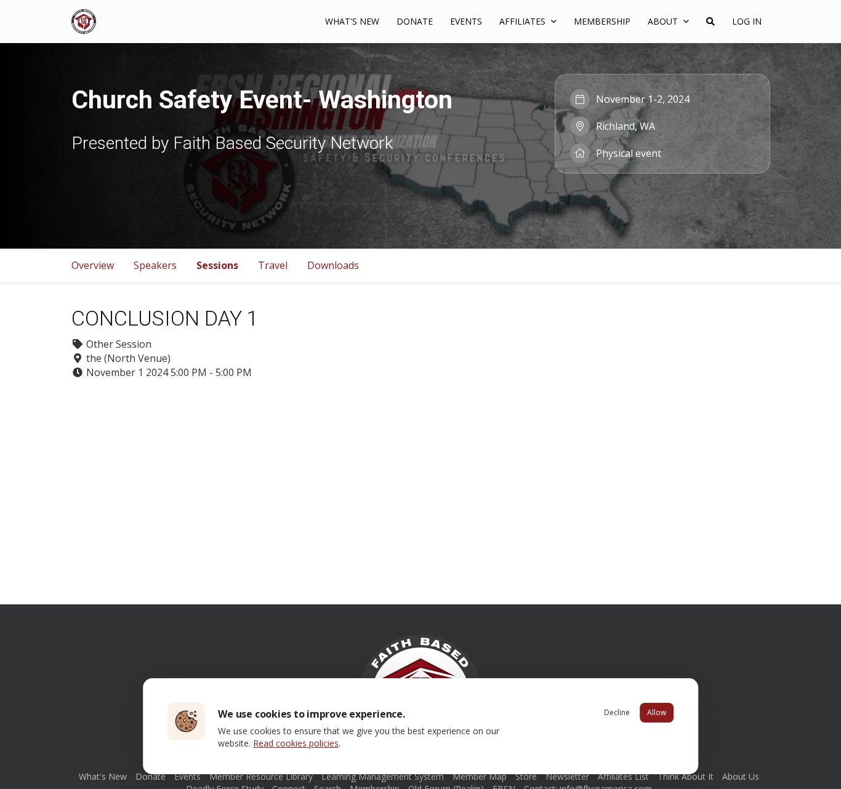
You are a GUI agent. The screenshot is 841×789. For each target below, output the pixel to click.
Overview (92, 265)
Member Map (480, 776)
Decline (617, 712)
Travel (273, 265)
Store (526, 776)
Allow (656, 712)
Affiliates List (623, 776)
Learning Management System (382, 776)
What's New (352, 21)
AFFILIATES (523, 21)
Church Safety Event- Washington (262, 99)
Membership (602, 21)
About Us (740, 776)
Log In (747, 21)
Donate (414, 21)
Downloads (333, 265)
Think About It (686, 776)
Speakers (155, 265)
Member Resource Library (261, 776)
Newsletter (567, 776)
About (664, 21)
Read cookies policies (296, 743)
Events (466, 21)
